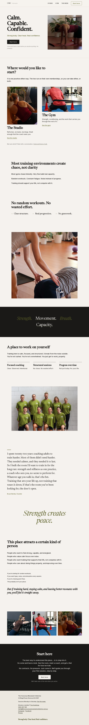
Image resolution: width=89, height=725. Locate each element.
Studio (50, 3)
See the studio (12, 138)
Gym (57, 3)
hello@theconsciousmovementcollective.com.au (33, 709)
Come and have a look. (40, 144)
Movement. (45, 319)
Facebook (28, 711)
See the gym (46, 125)
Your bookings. (34, 705)
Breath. (66, 319)
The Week (64, 3)
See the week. (41, 701)
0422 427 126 (22, 707)
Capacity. (44, 325)
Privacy (20, 713)
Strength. (24, 319)
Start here (76, 3)
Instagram (21, 711)
